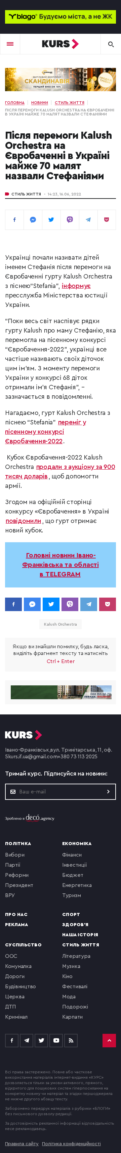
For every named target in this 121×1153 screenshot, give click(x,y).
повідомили (23, 521)
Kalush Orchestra (60, 624)
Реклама (16, 924)
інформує (76, 286)
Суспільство (23, 945)
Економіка (76, 843)
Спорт (71, 914)
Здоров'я (75, 924)
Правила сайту (22, 1144)
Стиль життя (26, 194)
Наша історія (80, 935)
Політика (18, 843)
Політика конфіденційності (71, 1144)
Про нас (16, 914)
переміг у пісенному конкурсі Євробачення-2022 (45, 432)
